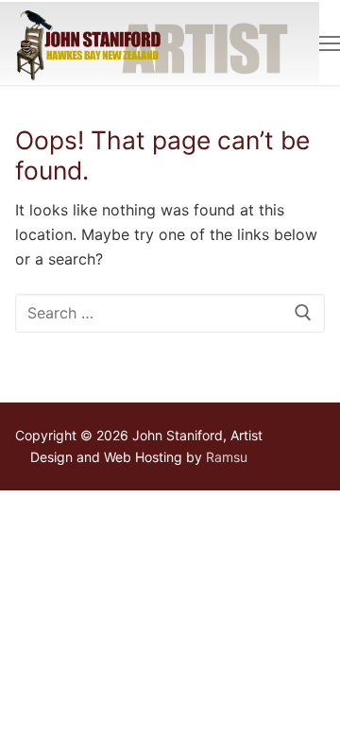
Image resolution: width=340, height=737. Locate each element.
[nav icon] (329, 42)
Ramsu (226, 457)
